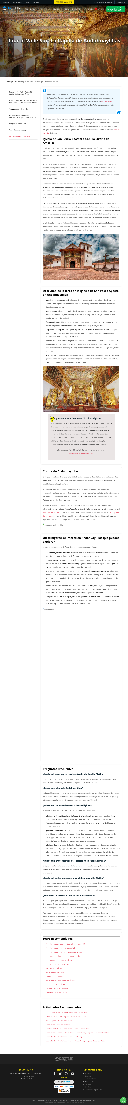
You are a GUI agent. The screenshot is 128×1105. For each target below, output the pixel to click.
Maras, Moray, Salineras (55, 972)
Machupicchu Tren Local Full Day (58, 1025)
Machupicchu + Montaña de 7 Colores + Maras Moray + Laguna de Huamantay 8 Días (78, 1033)
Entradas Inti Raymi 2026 (93, 1090)
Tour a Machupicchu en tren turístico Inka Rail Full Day (66, 1013)
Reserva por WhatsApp (116, 9)
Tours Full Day (44, 9)
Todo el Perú (30, 9)
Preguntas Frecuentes (17, 124)
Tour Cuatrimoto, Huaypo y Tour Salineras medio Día (65, 944)
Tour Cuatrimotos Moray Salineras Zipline (61, 948)
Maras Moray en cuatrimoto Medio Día (60, 980)
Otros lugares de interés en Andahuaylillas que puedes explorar (22, 116)
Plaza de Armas (106, 101)
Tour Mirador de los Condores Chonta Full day (63, 956)
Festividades (88, 9)
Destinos (88, 1076)
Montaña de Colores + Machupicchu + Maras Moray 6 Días (68, 1029)
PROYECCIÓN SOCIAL (64, 2)
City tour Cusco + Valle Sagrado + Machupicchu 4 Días (66, 1017)
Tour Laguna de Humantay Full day (59, 960)
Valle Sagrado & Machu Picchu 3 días (59, 1021)
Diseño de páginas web (50, 1102)
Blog (27, 2)
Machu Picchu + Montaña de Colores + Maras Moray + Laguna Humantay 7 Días (75, 1041)
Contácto (36, 2)
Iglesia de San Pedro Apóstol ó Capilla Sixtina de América (20, 93)
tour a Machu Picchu (51, 512)
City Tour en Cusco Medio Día (57, 988)
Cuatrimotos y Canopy (54, 976)
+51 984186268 (26, 1079)
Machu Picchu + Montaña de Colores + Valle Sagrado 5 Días (68, 1037)
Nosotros (6, 2)
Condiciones (89, 1084)
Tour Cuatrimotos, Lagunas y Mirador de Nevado (64, 952)
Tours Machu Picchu (61, 9)
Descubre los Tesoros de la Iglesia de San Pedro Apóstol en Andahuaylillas (23, 101)
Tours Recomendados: (17, 130)
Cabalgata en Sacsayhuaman (56, 992)
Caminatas (76, 9)
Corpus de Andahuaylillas (18, 109)
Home (8, 82)
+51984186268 (121, 2)
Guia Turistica (17, 82)
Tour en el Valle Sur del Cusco (57, 984)
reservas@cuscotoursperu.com (103, 2)
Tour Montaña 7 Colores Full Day (58, 964)
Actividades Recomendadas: (19, 136)
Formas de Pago (17, 2)
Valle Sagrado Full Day (54, 968)
